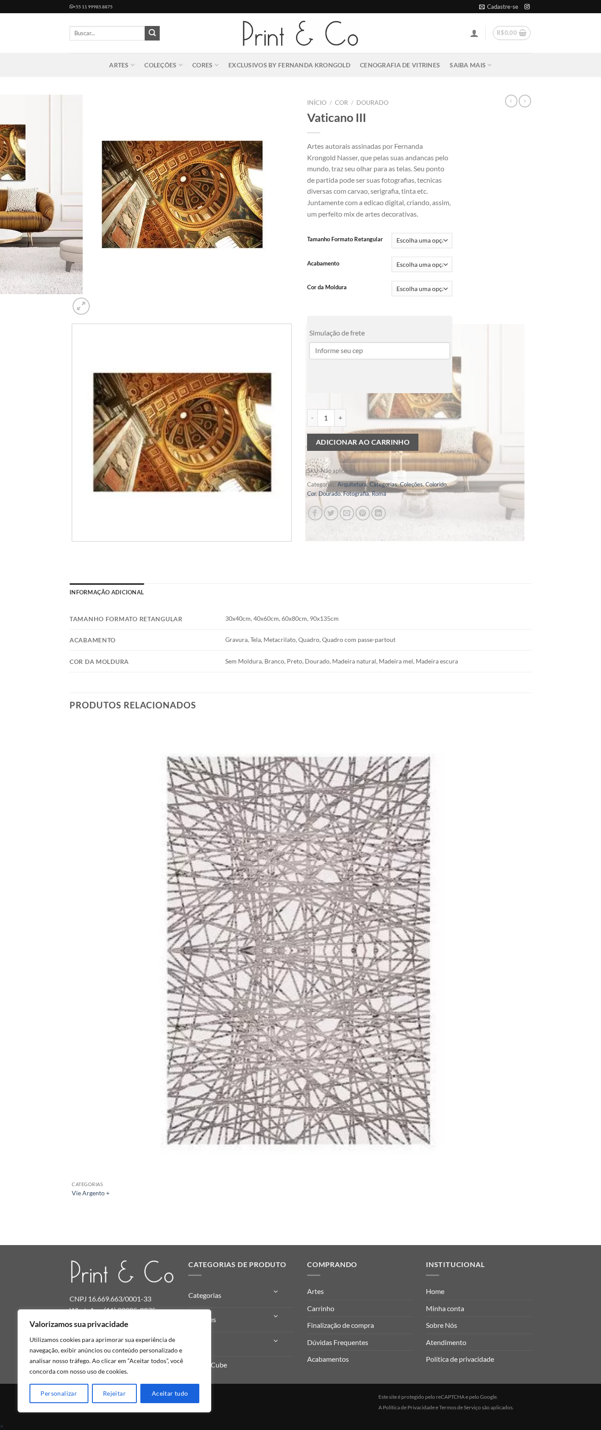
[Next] (102, 301)
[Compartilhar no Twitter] (331, 513)
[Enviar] (152, 33)
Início (316, 102)
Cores (202, 65)
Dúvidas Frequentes (337, 1342)
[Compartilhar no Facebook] (315, 513)
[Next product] (511, 101)
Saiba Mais (468, 65)
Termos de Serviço (460, 1407)
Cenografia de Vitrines (400, 65)
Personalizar (58, 1393)
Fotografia (356, 493)
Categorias (383, 484)
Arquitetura (352, 484)
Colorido (436, 484)
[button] (498, 6)
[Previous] (73, 550)
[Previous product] (525, 101)
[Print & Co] (300, 33)
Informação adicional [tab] (107, 592)
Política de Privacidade (409, 1407)
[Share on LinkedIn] (378, 513)
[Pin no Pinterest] (362, 513)
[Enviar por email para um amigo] (347, 513)
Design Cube (207, 1364)
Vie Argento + (91, 1193)
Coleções (160, 65)
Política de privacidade (460, 1359)
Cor (341, 102)
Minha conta (445, 1308)
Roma (379, 493)
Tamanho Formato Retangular (345, 239)
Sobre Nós (441, 1325)
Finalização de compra (340, 1325)
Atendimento (446, 1342)
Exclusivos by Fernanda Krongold (289, 65)
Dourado (372, 102)
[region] (114, 1360)
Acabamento (323, 264)
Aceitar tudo (170, 1393)
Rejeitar (114, 1393)
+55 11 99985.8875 (93, 6)
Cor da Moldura (327, 287)
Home (435, 1291)
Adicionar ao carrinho (363, 442)
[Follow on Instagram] (527, 7)
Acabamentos (328, 1359)
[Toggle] (276, 1291)
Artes (118, 65)
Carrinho (320, 1308)
